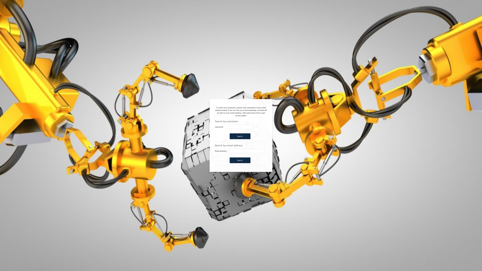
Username (219, 127)
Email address (220, 151)
